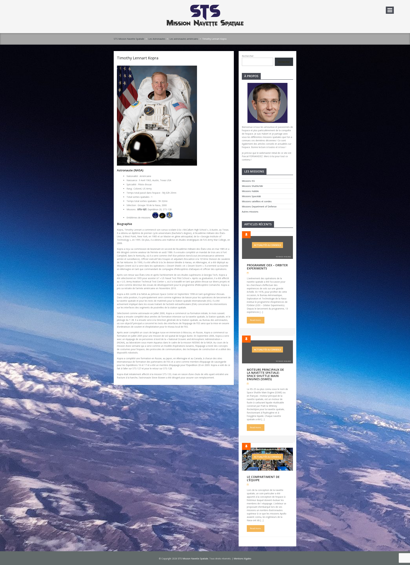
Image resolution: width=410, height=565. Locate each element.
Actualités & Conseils (267, 245)
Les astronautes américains (183, 38)
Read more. (255, 320)
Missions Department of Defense (259, 206)
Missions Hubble (250, 191)
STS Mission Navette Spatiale (129, 38)
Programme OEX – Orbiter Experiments (267, 266)
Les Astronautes (156, 38)
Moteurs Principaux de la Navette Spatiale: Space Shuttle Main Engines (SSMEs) (265, 374)
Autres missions (250, 211)
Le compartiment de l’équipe (263, 478)
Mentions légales (242, 558)
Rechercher (248, 55)
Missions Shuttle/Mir (252, 186)
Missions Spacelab (251, 196)
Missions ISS (248, 180)
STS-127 (141, 209)
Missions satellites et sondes (257, 201)
